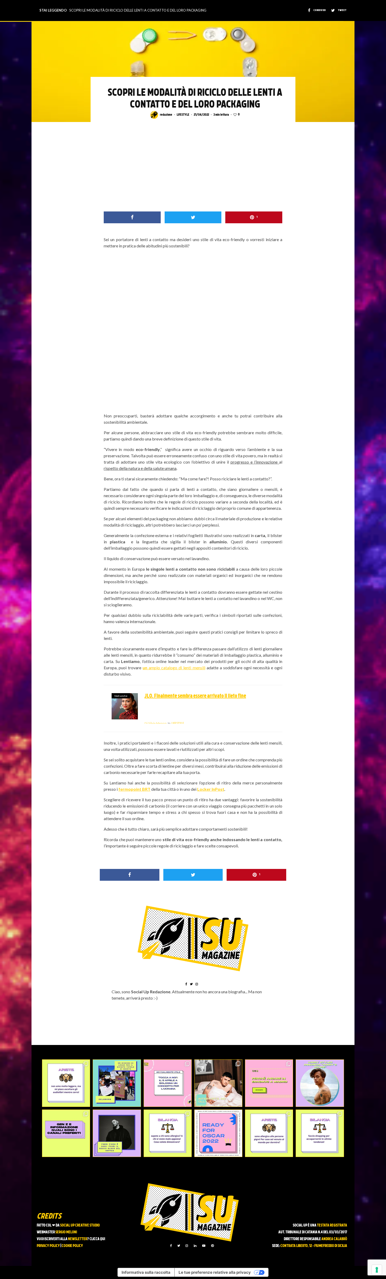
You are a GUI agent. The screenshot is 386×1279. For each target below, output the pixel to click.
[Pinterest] (212, 1245)
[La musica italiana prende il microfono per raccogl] (168, 1083)
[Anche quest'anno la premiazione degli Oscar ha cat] (218, 1133)
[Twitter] (179, 1245)
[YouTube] (204, 1245)
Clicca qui (97, 1239)
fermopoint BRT (134, 789)
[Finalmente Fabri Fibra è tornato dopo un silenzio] (117, 1133)
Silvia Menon (155, 723)
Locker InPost (210, 789)
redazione (166, 114)
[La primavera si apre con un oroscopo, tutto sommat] (168, 1133)
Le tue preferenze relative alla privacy (215, 1272)
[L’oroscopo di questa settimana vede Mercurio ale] (320, 1133)
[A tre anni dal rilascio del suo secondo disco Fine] (320, 1083)
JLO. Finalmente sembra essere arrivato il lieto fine (195, 696)
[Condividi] (132, 217)
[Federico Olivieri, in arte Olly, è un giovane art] (218, 1083)
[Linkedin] (195, 1245)
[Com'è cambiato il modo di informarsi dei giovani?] (66, 1133)
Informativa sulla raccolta (146, 1272)
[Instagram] (187, 1245)
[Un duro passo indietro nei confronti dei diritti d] (117, 1083)
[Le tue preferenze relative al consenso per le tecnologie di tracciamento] (377, 1270)
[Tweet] (193, 217)
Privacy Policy (48, 1246)
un (146, 667)
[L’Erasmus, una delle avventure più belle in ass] (269, 1083)
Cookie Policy (72, 1246)
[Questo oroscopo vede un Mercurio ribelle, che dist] (66, 1083)
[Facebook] (171, 1245)
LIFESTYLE (183, 114)
